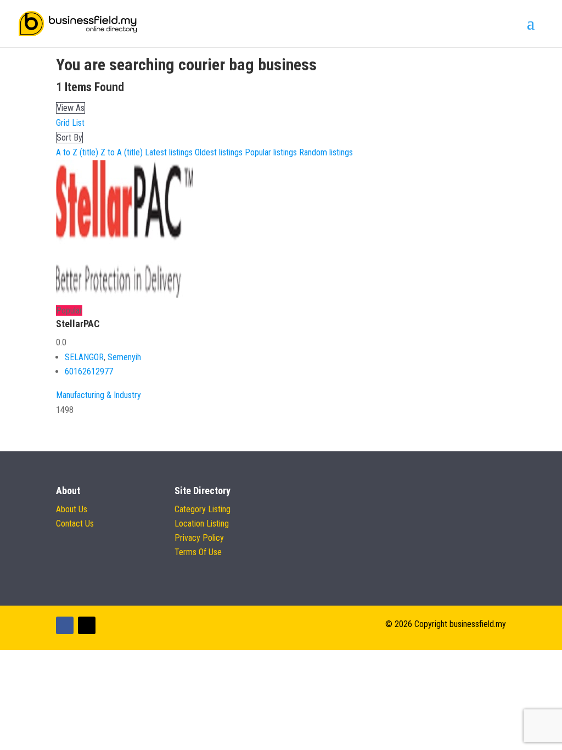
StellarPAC (78, 323)
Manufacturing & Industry (98, 395)
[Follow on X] (86, 625)
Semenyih (124, 357)
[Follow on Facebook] (65, 625)
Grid (63, 122)
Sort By (69, 137)
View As (71, 108)
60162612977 (89, 371)
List (78, 122)
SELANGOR (84, 357)
